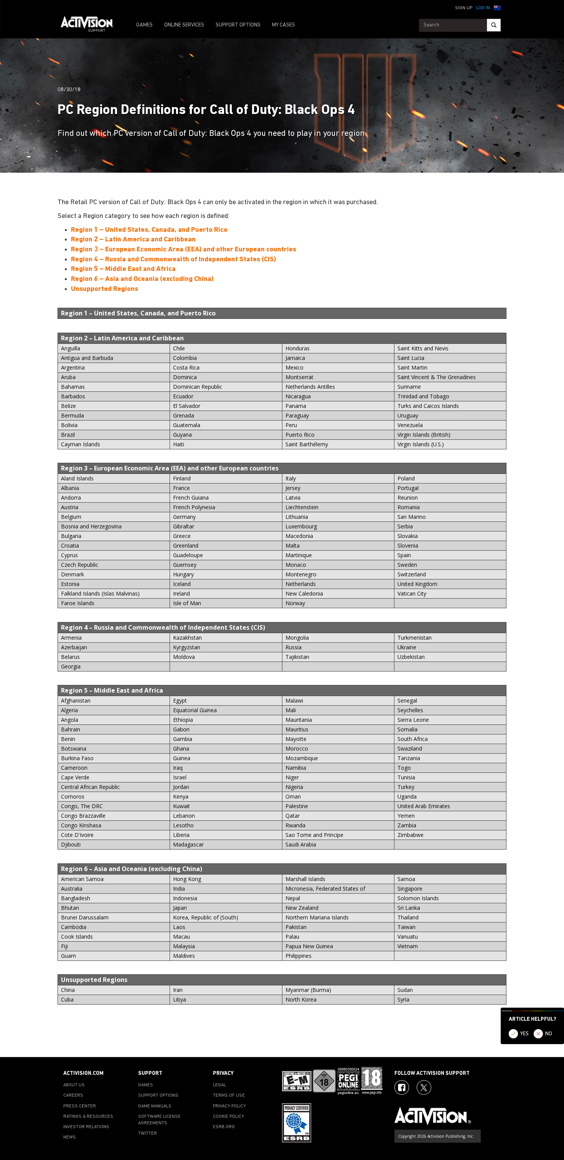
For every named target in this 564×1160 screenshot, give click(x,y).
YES (524, 1034)
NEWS (69, 1137)
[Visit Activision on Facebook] (401, 1087)
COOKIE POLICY (228, 1116)
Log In (483, 8)
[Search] (494, 25)
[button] (497, 7)
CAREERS (73, 1095)
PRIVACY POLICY (229, 1106)
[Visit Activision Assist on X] (424, 1087)
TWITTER (147, 1133)
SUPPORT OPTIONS (238, 25)
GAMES (144, 25)
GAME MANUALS (155, 1106)
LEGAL (219, 1085)
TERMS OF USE (229, 1095)
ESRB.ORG (224, 1127)
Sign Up (463, 8)
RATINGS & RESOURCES (88, 1116)
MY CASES (283, 25)
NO (548, 1034)
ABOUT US (74, 1085)
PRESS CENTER (79, 1106)
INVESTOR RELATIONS (86, 1127)
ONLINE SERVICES (184, 25)
